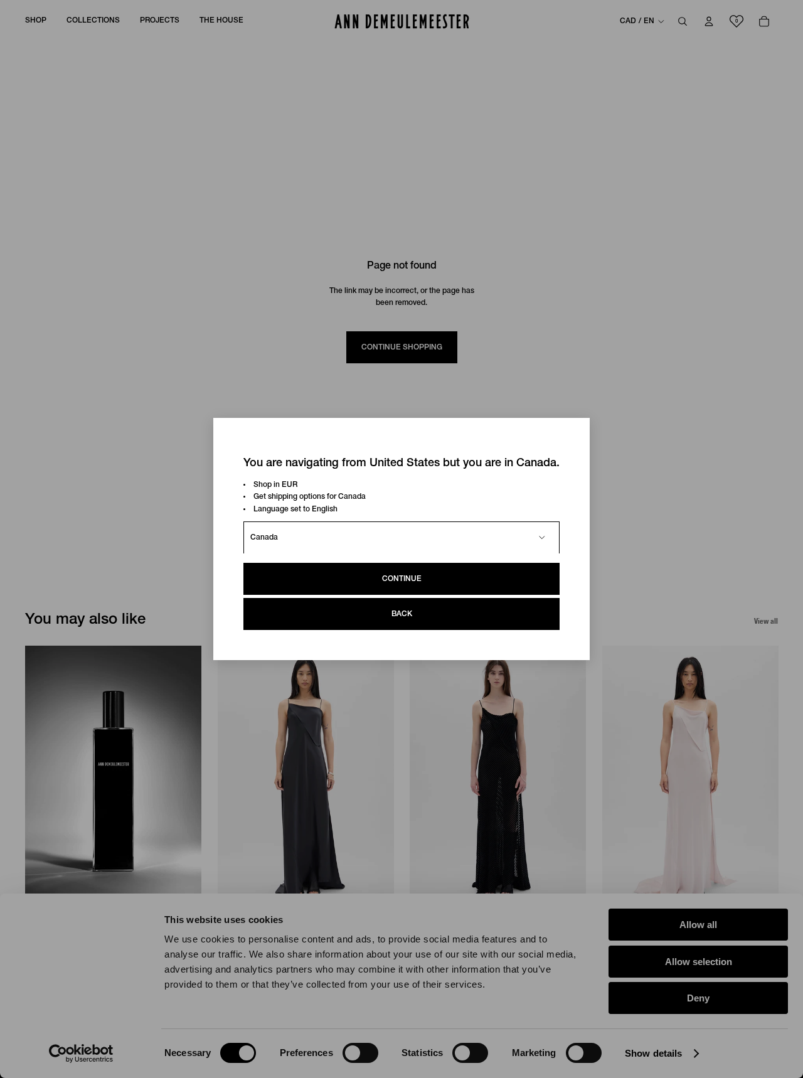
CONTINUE (402, 578)
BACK (401, 614)
